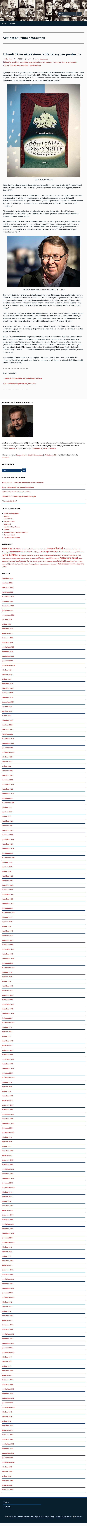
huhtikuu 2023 (7, 734)
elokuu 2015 (6, 1146)
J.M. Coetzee (71, 552)
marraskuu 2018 (8, 968)
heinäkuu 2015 (7, 1151)
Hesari (61, 552)
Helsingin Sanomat (49, 552)
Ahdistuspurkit (50, 455)
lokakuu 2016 (7, 1082)
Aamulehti (7, 548)
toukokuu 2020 (7, 885)
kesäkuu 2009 (7, 1485)
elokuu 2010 (6, 1421)
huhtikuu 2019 (7, 945)
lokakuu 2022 (7, 757)
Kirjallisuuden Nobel (46, 555)
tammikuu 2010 (8, 1453)
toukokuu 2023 (7, 729)
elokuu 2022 (6, 766)
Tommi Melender (22, 564)
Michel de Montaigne (14, 558)
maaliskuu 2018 (8, 1004)
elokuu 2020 (6, 871)
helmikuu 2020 (7, 899)
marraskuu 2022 (8, 752)
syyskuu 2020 (7, 867)
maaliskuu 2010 (8, 1444)
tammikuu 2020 (8, 903)
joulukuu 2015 (7, 1128)
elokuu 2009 (6, 1476)
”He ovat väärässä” (9, 501)
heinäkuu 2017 (7, 1041)
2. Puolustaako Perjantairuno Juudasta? (19, 384)
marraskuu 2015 (8, 1132)
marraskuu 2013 (8, 1242)
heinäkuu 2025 (7, 629)
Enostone (27, 552)
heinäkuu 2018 (7, 986)
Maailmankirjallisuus (12, 527)
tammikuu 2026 (8, 606)
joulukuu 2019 (7, 908)
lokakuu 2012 (7, 1302)
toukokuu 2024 (7, 688)
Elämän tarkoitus (15, 552)
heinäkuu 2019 (7, 931)
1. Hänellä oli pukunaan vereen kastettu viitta (22, 378)
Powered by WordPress (63, 1516)
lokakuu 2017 (7, 1027)
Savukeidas (69, 561)
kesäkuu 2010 (7, 1430)
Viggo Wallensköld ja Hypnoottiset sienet (18, 487)
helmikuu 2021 (7, 844)
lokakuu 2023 (7, 707)
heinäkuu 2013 (7, 1261)
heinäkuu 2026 (7, 578)
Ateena (51, 548)
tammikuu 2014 (8, 1233)
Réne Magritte (37, 561)
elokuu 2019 (6, 926)
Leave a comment (41, 59)
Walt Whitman (63, 564)
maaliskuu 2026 (8, 597)
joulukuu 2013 (7, 1238)
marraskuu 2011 (8, 1352)
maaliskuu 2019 (8, 949)
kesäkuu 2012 (7, 1320)
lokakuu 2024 (7, 670)
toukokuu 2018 (7, 995)
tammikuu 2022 (8, 794)
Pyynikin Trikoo (13, 561)
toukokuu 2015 (7, 1160)
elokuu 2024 (6, 679)
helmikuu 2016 (7, 1119)
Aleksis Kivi (43, 549)
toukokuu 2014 (7, 1215)
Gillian (79, 1516)
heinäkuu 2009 (7, 1481)
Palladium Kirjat (69, 558)
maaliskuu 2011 (8, 1389)
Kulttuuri (32, 62)
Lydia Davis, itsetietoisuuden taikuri (16, 492)
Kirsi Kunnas (57, 555)
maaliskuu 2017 (8, 1059)
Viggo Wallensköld (45, 564)
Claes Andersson (69, 549)
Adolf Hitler (17, 549)
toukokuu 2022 (7, 775)
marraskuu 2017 (8, 1023)
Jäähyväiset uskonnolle (19, 65)
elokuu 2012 (6, 1311)
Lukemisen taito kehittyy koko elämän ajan (19, 496)
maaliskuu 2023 (8, 739)
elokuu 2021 (6, 816)
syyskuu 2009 (7, 1471)
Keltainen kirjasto (33, 555)
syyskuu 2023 (7, 711)
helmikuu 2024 (7, 697)
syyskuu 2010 (7, 1416)
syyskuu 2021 (7, 812)
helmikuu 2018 (7, 1009)
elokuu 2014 (6, 1201)
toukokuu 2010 (7, 1435)
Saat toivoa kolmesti (50, 561)
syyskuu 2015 (7, 1142)
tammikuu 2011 (8, 1398)
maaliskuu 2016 (8, 1114)
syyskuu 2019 (7, 922)
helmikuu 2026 (7, 601)
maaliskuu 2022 (8, 784)
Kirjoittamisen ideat (11, 513)
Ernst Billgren (36, 552)
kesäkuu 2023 (7, 725)
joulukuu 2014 (7, 1183)
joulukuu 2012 (7, 1293)
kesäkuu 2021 (7, 826)
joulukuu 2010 (7, 1403)
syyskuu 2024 (7, 674)
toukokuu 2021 (7, 830)
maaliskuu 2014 (8, 1224)
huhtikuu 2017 (7, 1055)
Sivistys (49, 62)
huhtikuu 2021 (7, 835)
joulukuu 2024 (7, 661)
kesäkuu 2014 (7, 1210)
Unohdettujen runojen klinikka (15, 532)
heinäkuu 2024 (7, 684)
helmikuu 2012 (7, 1339)
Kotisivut (13, 23)
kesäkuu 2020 (7, 881)
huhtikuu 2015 (7, 1165)
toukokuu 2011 (7, 1380)
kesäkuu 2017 (7, 1045)
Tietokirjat (56, 62)
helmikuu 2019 (7, 954)
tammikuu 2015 (8, 1178)
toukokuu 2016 (7, 1105)
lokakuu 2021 (7, 807)
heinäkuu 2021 (7, 821)
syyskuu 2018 (7, 977)
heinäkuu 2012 (7, 1316)
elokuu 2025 (6, 624)
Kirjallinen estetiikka (20, 62)
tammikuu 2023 (8, 743)
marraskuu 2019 (8, 913)
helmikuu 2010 (7, 1449)
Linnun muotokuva (68, 555)
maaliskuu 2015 (8, 1169)
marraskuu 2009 (8, 1462)
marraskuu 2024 (8, 665)
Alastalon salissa (34, 549)
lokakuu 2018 (7, 972)
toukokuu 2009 (7, 1490)
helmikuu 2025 (7, 652)
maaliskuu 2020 (8, 894)
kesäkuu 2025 (7, 633)
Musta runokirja (45, 558)
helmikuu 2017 (7, 1064)
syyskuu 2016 (7, 1087)
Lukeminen (40, 62)
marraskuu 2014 (8, 1187)
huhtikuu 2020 (7, 890)
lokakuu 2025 (7, 619)
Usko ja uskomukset (69, 62)
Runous (6, 516)
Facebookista (37, 448)
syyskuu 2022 (7, 762)
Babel (59, 548)
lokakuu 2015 (7, 1137)
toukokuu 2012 (7, 1325)
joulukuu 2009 (7, 1458)
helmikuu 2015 (7, 1174)
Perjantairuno (9, 521)
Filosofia (7, 62)
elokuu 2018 (6, 981)
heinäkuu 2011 (7, 1371)
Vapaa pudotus (34, 564)
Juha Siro (8, 59)
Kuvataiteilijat (9, 535)
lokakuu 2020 (7, 862)
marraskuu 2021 (8, 803)
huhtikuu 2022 (7, 780)
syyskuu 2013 (7, 1252)
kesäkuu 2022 (7, 771)
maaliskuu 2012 (8, 1334)
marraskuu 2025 (8, 615)
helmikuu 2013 (7, 1284)
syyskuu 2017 (7, 1032)
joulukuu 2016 (7, 1073)
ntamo (56, 558)
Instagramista (50, 448)
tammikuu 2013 (8, 1288)
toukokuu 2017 (7, 1050)
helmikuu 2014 (7, 1229)
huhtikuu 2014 (7, 1220)
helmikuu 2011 (7, 1394)
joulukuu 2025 (7, 610)
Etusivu (4, 23)
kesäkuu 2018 (7, 991)
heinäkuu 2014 (7, 1206)
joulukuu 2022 (7, 748)
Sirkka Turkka (77, 561)
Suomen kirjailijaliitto (9, 564)
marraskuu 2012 (8, 1297)
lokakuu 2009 (7, 1467)
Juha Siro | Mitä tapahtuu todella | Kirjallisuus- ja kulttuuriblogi (32, 1516)
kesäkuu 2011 (7, 1375)
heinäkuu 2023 (7, 720)
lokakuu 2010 (7, 1412)
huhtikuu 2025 (7, 642)
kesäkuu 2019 (7, 936)
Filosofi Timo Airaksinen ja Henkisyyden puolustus (42, 54)
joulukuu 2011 (7, 1348)
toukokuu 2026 (7, 587)
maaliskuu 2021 (8, 839)
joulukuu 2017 (7, 1018)
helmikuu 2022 (7, 789)
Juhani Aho (79, 552)
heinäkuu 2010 (7, 1426)
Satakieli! (61, 561)
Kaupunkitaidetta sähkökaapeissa (29, 455)
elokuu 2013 (6, 1256)
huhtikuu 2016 (7, 1110)
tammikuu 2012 (8, 1343)
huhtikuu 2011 (7, 1384)
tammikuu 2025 (8, 656)
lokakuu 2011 (7, 1357)
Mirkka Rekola (34, 558)
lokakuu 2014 (7, 1192)
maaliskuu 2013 (8, 1279)
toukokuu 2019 (7, 940)
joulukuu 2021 (7, 798)
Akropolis (25, 549)
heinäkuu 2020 (7, 876)
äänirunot (5, 458)
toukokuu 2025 (7, 638)
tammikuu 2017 (8, 1068)
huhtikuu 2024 (7, 693)
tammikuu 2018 (8, 1013)
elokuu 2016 (6, 1091)
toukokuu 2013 (7, 1270)
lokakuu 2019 (7, 917)
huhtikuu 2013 (7, 1275)
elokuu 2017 (6, 1036)
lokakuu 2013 (7, 1247)
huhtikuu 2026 (7, 592)
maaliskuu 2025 (8, 647)
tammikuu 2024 (8, 702)
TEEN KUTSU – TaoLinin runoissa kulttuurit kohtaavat (23, 483)
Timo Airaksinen (35, 65)
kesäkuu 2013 (7, 1265)
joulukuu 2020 (7, 853)
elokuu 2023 (6, 716)
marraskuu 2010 (8, 1407)
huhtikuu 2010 (7, 1439)
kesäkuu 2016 (7, 1100)
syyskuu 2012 (7, 1307)
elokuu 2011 (6, 1366)
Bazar (7, 65)
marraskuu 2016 (8, 1078)
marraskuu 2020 (8, 858)
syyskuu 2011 (7, 1361)
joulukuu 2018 (7, 963)
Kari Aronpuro (20, 555)
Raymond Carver (25, 561)
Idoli (65, 552)
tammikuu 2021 (8, 848)
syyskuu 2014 (7, 1197)
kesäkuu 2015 (7, 1155)
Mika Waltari (25, 558)
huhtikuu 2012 (7, 1329)
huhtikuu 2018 (7, 1000)
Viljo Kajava (54, 564)
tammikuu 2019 (8, 958)
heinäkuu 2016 (7, 1096)
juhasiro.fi (13, 448)
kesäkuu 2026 (7, 583)
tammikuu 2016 (8, 1123)
